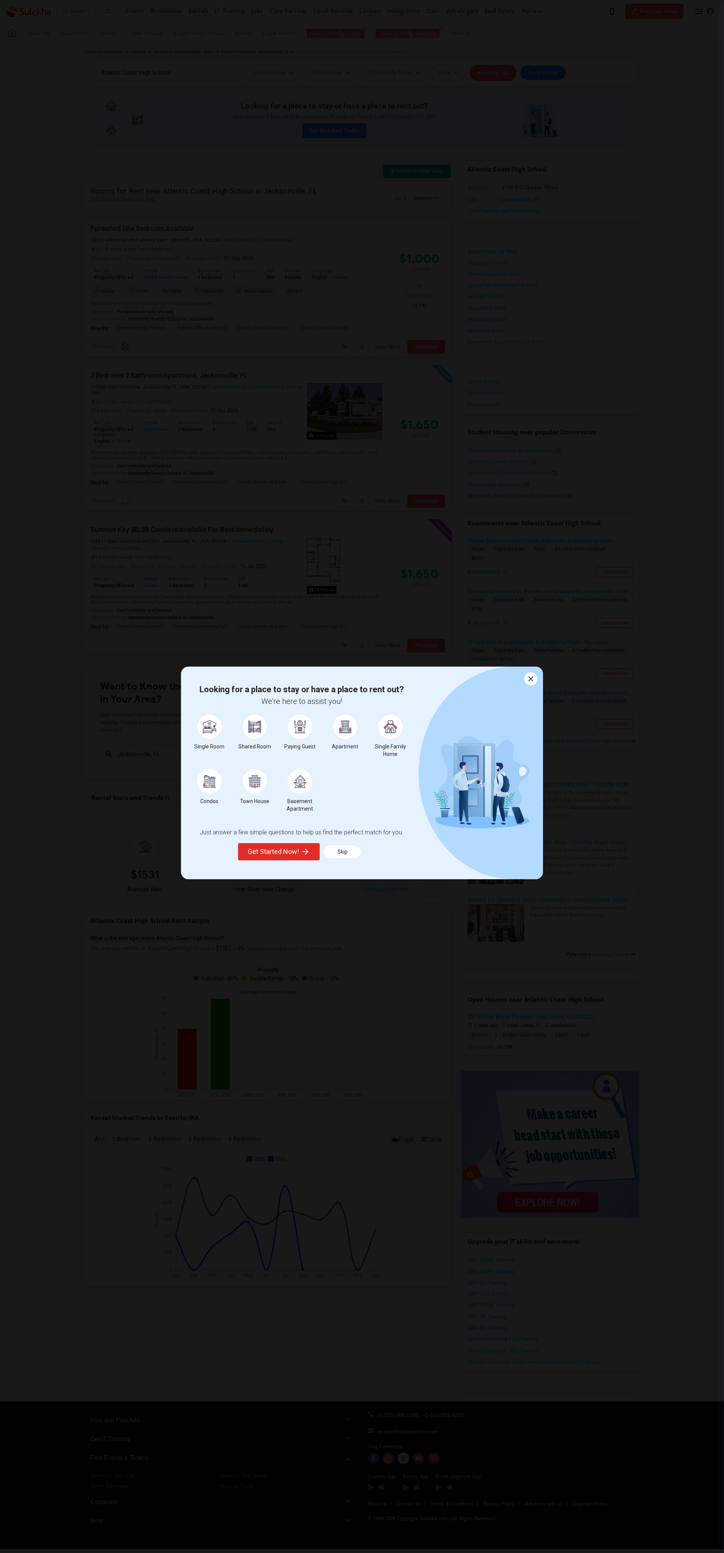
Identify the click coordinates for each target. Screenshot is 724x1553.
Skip (342, 852)
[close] (530, 678)
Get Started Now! (273, 851)
